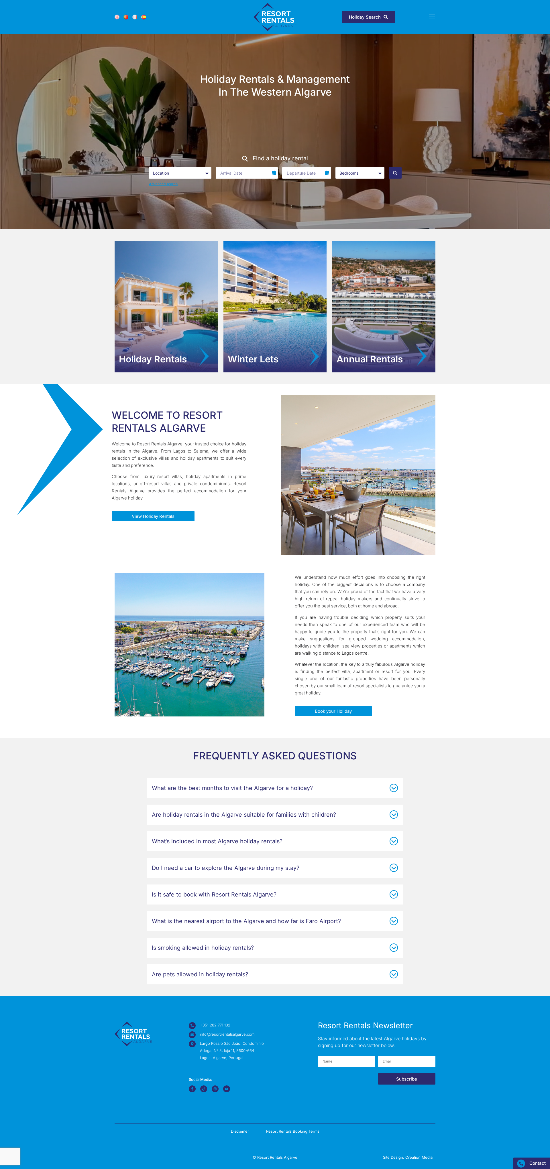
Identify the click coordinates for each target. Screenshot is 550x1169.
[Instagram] (215, 1088)
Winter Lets (253, 359)
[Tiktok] (203, 1088)
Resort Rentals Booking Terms (292, 1131)
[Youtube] (226, 1088)
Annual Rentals (370, 359)
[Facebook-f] (192, 1088)
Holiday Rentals (153, 359)
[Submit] (395, 173)
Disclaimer (240, 1131)
